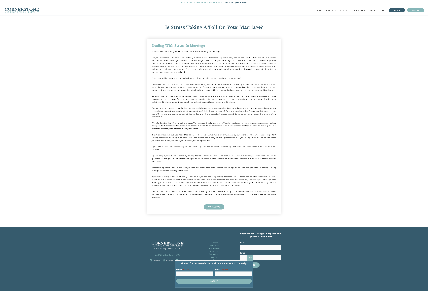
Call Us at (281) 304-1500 (167, 255)
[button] (337, 10)
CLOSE (250, 257)
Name (243, 243)
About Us (214, 251)
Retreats (214, 243)
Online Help (214, 246)
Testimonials (214, 248)
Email (242, 253)
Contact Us (214, 254)
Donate (214, 257)
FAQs (214, 260)
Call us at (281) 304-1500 (235, 2)
